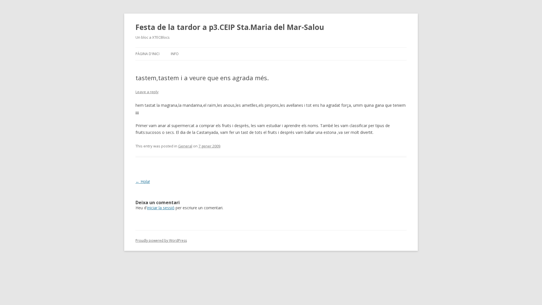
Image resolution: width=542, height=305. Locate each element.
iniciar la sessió (160, 207)
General (185, 146)
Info (175, 53)
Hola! (143, 181)
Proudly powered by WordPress (161, 240)
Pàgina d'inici (147, 53)
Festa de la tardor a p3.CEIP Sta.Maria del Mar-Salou (230, 27)
